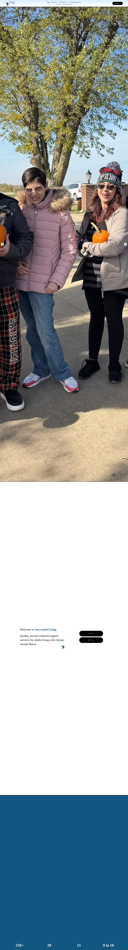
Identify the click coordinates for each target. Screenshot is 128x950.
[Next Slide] (125, 244)
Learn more (91, 633)
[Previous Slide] (2, 244)
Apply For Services (117, 3)
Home (48, 2)
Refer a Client (91, 640)
